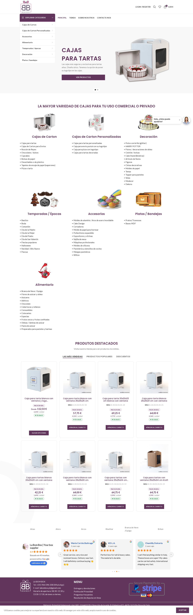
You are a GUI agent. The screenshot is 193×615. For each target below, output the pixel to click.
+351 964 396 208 (45, 585)
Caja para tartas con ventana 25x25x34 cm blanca (115, 478)
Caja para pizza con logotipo (86, 149)
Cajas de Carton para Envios (33, 146)
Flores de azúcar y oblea (31, 294)
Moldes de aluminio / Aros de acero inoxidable (93, 220)
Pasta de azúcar (28, 326)
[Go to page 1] (114, 571)
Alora (58, 529)
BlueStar (109, 529)
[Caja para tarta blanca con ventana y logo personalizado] (39, 379)
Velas (128, 178)
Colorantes (26, 313)
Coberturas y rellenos (30, 307)
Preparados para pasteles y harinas (36, 329)
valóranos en (37, 563)
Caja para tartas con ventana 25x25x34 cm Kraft (154, 478)
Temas (128, 171)
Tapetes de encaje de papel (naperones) (38, 165)
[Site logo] (26, 6)
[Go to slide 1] (95, 89)
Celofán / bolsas (133, 152)
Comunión (25, 226)
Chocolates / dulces (29, 152)
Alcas (32, 529)
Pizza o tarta (27, 168)
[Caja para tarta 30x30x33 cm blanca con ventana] (116, 379)
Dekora (129, 184)
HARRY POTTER (133, 146)
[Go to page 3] (118, 571)
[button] (77, 427)
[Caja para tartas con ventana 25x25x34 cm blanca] (116, 458)
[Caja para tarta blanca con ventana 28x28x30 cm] (77, 458)
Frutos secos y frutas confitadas (35, 319)
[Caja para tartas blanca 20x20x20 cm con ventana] (39, 458)
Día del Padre (27, 236)
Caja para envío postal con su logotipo (90, 146)
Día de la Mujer (28, 233)
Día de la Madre (28, 230)
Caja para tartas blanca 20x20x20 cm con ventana (38, 478)
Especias (25, 316)
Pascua (24, 252)
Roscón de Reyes (28, 149)
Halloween (26, 245)
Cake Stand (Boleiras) (135, 156)
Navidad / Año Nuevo (30, 248)
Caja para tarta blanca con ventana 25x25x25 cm (77, 399)
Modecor (130, 181)
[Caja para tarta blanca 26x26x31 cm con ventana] (154, 379)
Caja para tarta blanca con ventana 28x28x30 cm (77, 478)
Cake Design (79, 223)
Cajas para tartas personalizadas (88, 143)
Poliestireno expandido (84, 233)
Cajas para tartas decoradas (86, 152)
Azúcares (25, 297)
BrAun (160, 529)
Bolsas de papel (28, 159)
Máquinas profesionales (84, 242)
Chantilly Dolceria (154, 543)
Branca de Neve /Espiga (131, 529)
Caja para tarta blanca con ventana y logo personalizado (39, 399)
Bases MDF (131, 223)
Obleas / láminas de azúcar (32, 322)
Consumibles (26, 310)
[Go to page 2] (116, 571)
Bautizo (24, 220)
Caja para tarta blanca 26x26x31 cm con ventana (154, 399)
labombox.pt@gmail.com (50, 588)
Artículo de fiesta (133, 159)
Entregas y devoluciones (84, 588)
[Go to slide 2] (97, 89)
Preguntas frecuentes (83, 594)
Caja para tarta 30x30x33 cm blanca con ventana (116, 399)
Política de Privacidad (83, 591)
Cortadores (79, 226)
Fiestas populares (29, 242)
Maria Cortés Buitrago (82, 543)
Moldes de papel (133, 168)
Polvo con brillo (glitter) (136, 143)
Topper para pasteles (135, 174)
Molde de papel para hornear (86, 230)
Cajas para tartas (28, 143)
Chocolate (25, 304)
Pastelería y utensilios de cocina (87, 248)
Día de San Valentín (29, 239)
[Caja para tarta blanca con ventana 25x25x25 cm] (77, 379)
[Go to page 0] (112, 571)
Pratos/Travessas (133, 220)
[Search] (154, 6)
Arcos (83, 529)
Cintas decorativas (134, 165)
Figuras (129, 162)
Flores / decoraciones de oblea (139, 149)
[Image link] (25, 585)
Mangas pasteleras (82, 252)
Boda (23, 223)
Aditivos (25, 300)
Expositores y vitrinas (83, 236)
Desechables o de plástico (32, 162)
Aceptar (182, 610)
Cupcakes (25, 156)
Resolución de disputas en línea (87, 598)
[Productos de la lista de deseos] (159, 6)
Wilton (77, 255)
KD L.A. (111, 543)
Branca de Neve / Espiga (32, 291)
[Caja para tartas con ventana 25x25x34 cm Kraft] (154, 458)
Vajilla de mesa (80, 239)
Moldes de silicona (82, 245)
